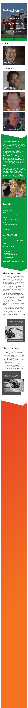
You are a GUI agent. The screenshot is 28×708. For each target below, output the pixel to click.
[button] (14, 39)
